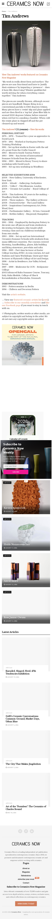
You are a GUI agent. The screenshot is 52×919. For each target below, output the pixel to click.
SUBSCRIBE (15, 472)
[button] (15, 448)
